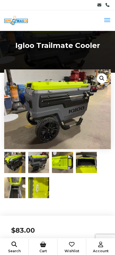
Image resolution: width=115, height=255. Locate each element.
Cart (43, 251)
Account (101, 251)
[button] (102, 78)
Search (14, 251)
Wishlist (71, 251)
